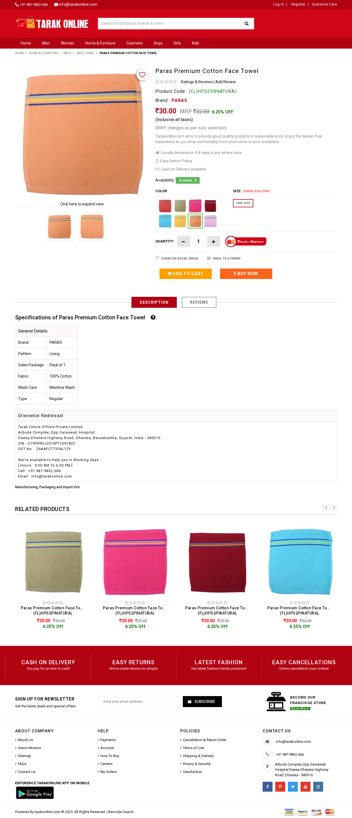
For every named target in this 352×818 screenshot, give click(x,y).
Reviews (199, 302)
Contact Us (26, 772)
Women (67, 43)
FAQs (22, 764)
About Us (25, 740)
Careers (106, 764)
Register (298, 4)
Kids (195, 43)
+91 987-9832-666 (34, 4)
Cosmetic (135, 43)
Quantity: (164, 241)
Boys (158, 43)
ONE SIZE (243, 203)
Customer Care (324, 4)
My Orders (108, 772)
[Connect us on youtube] (305, 787)
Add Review (225, 82)
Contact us (277, 730)
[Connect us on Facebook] (268, 787)
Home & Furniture (100, 43)
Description (154, 302)
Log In (278, 4)
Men (46, 43)
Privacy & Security (197, 764)
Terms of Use (193, 748)
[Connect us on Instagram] (318, 787)
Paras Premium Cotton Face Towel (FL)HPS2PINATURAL (54, 610)
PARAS (179, 100)
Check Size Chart (256, 191)
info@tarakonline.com (78, 4)
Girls (177, 43)
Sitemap (24, 756)
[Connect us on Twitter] (293, 787)
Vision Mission (29, 748)
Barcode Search (121, 812)
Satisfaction (192, 772)
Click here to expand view (82, 204)
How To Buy (109, 756)
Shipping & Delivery (198, 756)
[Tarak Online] (52, 21)
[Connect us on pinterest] (280, 787)
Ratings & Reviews (197, 82)
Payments (108, 740)
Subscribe (204, 701)
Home (26, 43)
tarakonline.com (48, 812)
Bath (67, 53)
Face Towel (85, 53)
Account (107, 748)
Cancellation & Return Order (204, 740)
